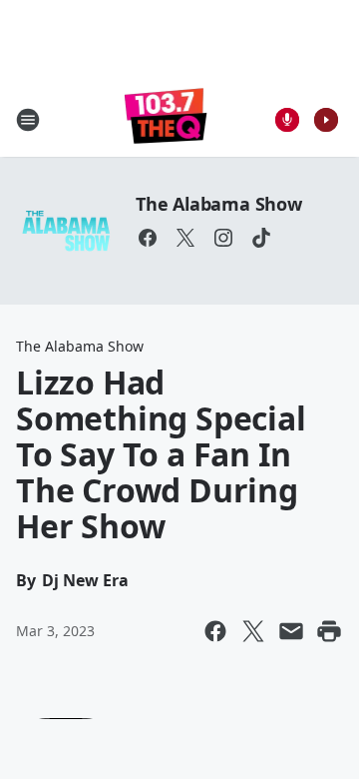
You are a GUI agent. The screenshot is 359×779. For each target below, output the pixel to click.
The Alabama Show (219, 204)
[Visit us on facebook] (148, 238)
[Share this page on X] (253, 631)
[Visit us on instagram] (223, 238)
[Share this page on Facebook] (215, 631)
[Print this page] (329, 631)
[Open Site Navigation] (28, 120)
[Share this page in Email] (291, 631)
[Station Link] (166, 119)
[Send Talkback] (287, 120)
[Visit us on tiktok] (261, 238)
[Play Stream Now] (326, 120)
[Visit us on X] (185, 238)
